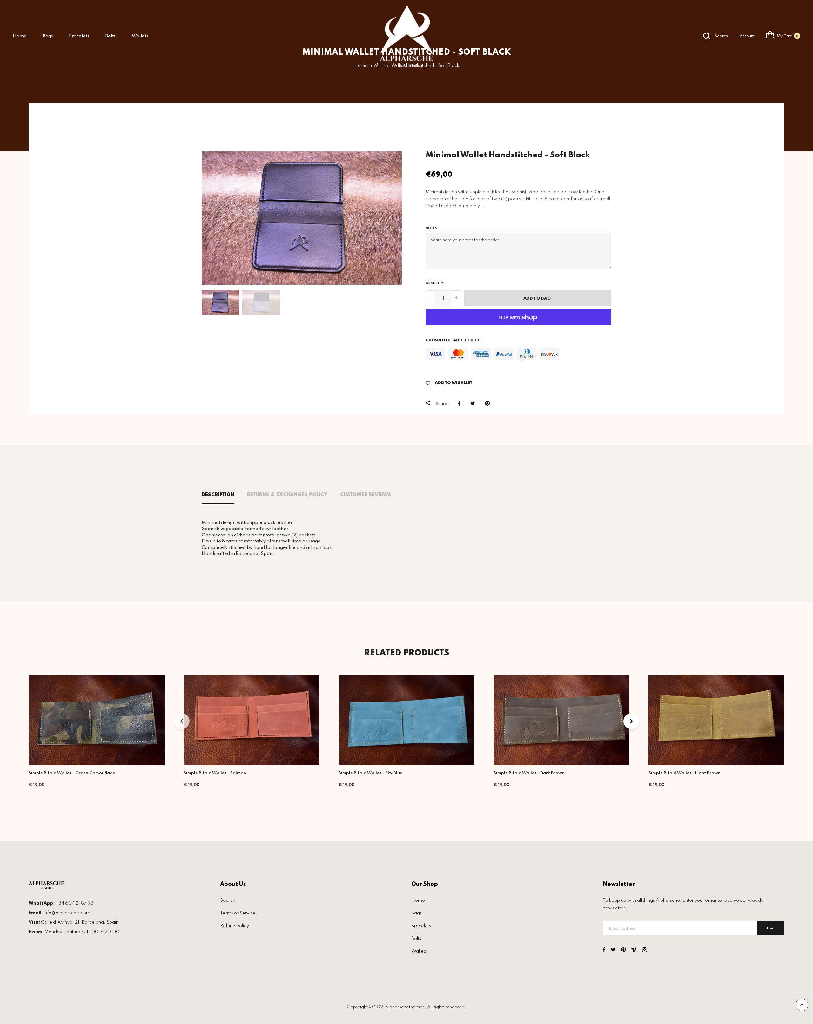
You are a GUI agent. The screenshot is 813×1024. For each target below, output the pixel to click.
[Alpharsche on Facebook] (604, 950)
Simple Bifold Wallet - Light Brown (684, 773)
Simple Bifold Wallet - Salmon (215, 773)
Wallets (140, 36)
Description (218, 495)
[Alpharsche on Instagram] (644, 950)
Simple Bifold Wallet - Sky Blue (370, 773)
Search (227, 900)
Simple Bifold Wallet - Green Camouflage (72, 773)
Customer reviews (365, 495)
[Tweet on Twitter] (474, 403)
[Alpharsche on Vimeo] (634, 950)
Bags (48, 36)
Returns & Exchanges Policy (287, 495)
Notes (431, 228)
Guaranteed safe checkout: (454, 340)
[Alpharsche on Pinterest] (623, 950)
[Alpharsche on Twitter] (613, 950)
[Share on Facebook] (461, 403)
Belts (110, 36)
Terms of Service (238, 913)
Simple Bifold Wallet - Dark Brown (529, 773)
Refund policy (234, 926)
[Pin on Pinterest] (489, 403)
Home (20, 36)
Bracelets (79, 36)
